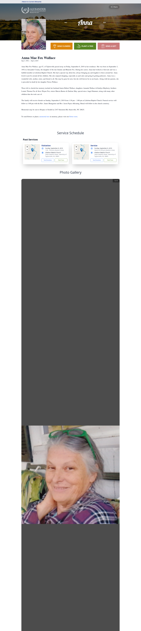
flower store (73, 116)
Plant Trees (61, 160)
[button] (32, 150)
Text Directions (48, 160)
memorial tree (44, 116)
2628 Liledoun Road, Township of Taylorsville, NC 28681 (55, 155)
